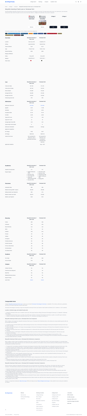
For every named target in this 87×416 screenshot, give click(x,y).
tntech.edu (42, 58)
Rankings (40, 1)
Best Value (38, 398)
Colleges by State (55, 406)
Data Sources (23, 394)
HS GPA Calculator (70, 397)
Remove (31, 27)
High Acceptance (39, 406)
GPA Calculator (70, 394)
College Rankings (39, 394)
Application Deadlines (40, 400)
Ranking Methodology (25, 396)
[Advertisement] (37, 71)
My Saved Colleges (55, 400)
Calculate (31, 105)
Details (31, 280)
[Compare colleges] (78, 2)
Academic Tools (54, 1)
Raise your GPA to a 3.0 (71, 399)
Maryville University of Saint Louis (15, 304)
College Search (55, 398)
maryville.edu (31, 58)
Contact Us (23, 398)
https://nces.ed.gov (23, 381)
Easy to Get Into (39, 408)
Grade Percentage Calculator (73, 401)
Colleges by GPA (55, 396)
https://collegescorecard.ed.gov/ (44, 381)
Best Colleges (39, 396)
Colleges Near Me (55, 404)
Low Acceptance (39, 410)
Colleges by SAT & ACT (56, 394)
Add (53, 27)
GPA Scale (69, 403)
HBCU (37, 402)
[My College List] (81, 2)
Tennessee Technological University (39, 304)
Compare (46, 1)
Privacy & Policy (16, 414)
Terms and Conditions (8, 414)
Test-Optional (39, 404)
